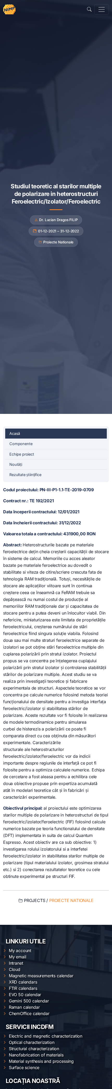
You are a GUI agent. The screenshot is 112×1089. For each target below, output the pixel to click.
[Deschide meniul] (101, 9)
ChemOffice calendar (29, 1013)
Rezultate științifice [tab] (25, 474)
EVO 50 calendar (25, 994)
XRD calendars (23, 982)
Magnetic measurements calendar (41, 975)
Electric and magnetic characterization (45, 1036)
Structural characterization (34, 1048)
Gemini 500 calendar (29, 1000)
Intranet (16, 963)
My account (20, 950)
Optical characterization (31, 1042)
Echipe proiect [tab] (21, 454)
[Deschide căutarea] (89, 9)
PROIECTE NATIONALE (71, 900)
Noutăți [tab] (15, 464)
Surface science (24, 1067)
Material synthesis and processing (41, 1061)
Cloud (14, 969)
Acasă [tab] (14, 433)
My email (17, 956)
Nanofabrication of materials (36, 1055)
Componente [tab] (20, 443)
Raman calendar (24, 1007)
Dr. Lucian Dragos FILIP (58, 220)
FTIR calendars (23, 988)
